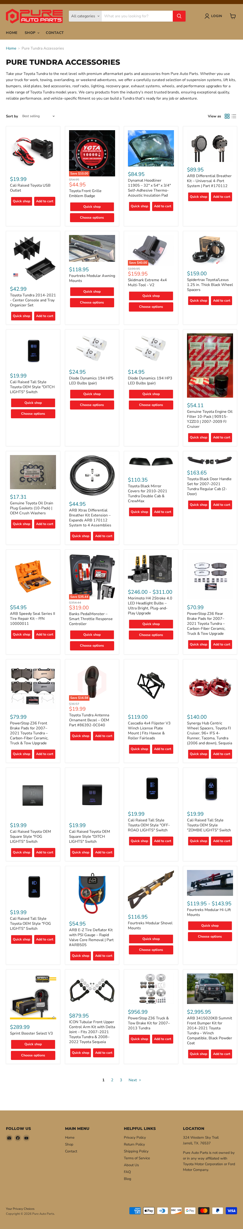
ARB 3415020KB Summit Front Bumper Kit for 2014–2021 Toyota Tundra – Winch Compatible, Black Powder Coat (209, 1031)
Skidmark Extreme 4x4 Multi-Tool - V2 (147, 282)
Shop (31, 32)
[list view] (233, 116)
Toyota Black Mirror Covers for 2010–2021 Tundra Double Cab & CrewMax (147, 493)
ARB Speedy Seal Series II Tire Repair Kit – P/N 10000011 (32, 618)
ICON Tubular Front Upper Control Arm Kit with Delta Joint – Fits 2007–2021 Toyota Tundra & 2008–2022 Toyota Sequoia (92, 1032)
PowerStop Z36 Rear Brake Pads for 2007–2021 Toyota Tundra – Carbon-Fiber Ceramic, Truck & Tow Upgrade (206, 623)
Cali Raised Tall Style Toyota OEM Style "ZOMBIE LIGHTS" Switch (209, 825)
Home (12, 32)
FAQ (127, 1171)
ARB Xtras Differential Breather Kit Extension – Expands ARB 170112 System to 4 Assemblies (90, 518)
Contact (55, 32)
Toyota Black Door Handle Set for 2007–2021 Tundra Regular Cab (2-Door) (209, 486)
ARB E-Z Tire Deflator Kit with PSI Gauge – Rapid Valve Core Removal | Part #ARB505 (91, 937)
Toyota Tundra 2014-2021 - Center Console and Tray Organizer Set (33, 300)
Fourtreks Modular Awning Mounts (92, 278)
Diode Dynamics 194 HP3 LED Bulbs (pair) (150, 381)
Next (133, 1080)
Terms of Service (137, 1158)
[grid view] (227, 116)
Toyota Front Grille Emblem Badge (85, 193)
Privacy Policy (135, 1137)
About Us (131, 1165)
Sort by (12, 116)
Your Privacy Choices (20, 1209)
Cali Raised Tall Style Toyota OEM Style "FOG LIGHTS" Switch (30, 923)
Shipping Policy (136, 1151)
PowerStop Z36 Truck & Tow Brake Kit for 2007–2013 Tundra (149, 1023)
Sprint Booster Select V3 (31, 1033)
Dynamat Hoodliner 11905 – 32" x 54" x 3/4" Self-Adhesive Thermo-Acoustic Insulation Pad (149, 188)
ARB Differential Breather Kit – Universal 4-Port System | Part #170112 (209, 181)
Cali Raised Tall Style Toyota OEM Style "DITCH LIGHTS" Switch (32, 387)
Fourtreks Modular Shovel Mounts (150, 926)
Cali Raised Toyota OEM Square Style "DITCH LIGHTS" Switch (89, 836)
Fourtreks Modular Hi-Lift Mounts (209, 912)
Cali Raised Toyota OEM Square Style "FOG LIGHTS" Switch (30, 836)
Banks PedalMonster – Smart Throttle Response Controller (91, 618)
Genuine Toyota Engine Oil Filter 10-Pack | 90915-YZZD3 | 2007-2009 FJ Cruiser (210, 419)
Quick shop (21, 201)
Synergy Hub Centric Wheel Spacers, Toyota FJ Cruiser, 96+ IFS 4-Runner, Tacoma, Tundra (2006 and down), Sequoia (209, 733)
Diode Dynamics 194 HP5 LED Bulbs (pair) (91, 381)
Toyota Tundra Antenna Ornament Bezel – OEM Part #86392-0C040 (89, 720)
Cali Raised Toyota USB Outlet (30, 188)
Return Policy (134, 1144)
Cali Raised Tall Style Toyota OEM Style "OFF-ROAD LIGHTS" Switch (149, 825)
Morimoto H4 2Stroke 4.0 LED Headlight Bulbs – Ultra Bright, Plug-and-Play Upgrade (150, 606)
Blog (127, 1178)
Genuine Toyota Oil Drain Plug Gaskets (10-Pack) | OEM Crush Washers (31, 508)
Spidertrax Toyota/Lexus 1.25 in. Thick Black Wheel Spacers (210, 284)
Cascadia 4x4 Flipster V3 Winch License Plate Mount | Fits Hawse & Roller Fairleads (149, 731)
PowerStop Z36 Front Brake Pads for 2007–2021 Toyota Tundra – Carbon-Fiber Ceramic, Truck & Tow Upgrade (29, 733)
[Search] (179, 16)
